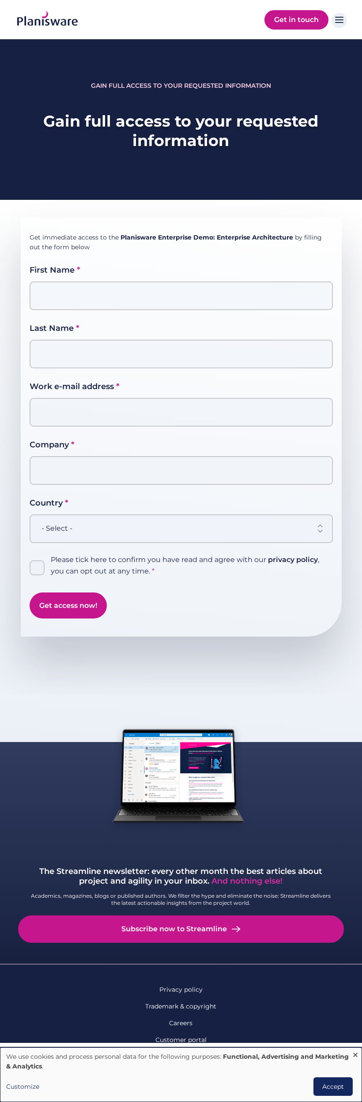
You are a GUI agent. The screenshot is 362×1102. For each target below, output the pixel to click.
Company (49, 445)
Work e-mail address (72, 386)
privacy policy (293, 559)
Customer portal (181, 1040)
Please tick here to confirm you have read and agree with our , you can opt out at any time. (185, 565)
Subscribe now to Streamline (174, 929)
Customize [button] (22, 1087)
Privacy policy (181, 989)
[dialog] (181, 1074)
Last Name (52, 328)
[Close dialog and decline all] (355, 1052)
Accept (333, 1087)
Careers (180, 1023)
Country (46, 503)
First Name (52, 270)
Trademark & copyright (180, 1006)
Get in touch (296, 19)
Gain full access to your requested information (181, 86)
